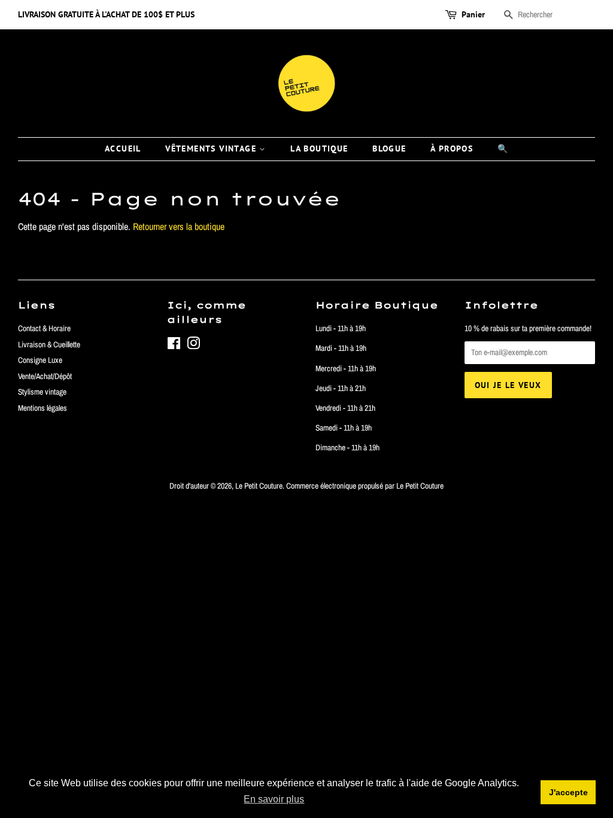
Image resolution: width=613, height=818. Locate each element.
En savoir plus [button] (274, 799)
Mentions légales (42, 407)
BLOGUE (389, 148)
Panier (473, 14)
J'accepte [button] (568, 792)
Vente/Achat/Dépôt (45, 376)
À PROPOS (451, 148)
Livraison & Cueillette (49, 344)
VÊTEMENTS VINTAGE (212, 148)
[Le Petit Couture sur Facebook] (174, 345)
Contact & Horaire (44, 328)
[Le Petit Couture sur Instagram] (193, 345)
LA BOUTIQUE (319, 148)
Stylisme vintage (42, 391)
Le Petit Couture (259, 485)
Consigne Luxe (40, 360)
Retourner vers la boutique (178, 226)
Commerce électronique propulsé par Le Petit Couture (365, 485)
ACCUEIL (123, 148)
